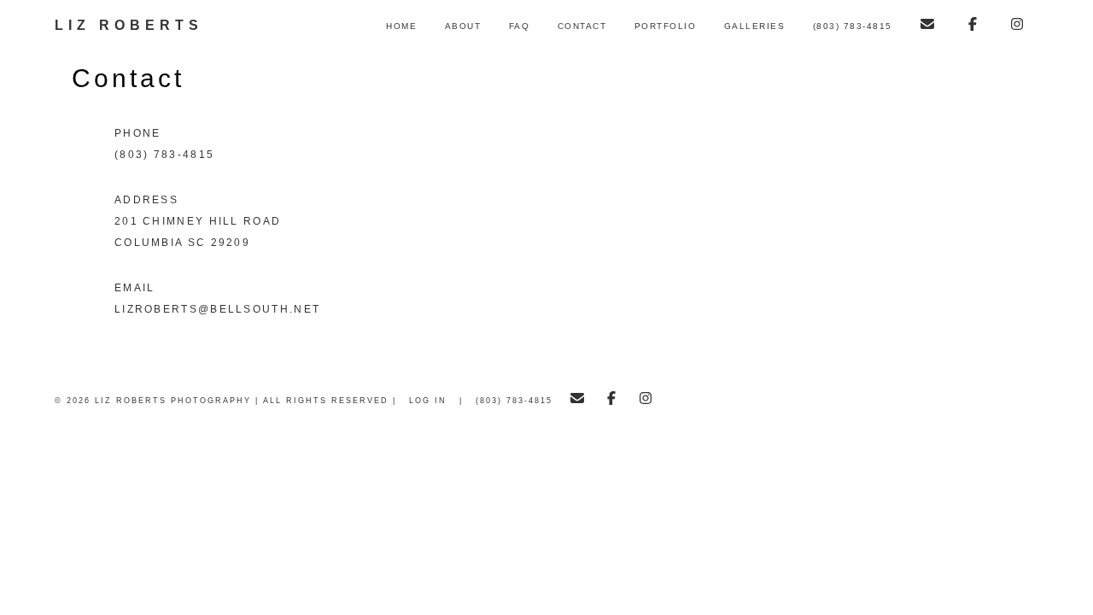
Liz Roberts (129, 25)
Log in (428, 400)
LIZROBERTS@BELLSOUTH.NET (217, 309)
